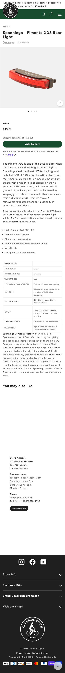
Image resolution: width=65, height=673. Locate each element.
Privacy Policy (23, 653)
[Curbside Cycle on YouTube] (43, 561)
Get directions (19, 508)
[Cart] (51, 14)
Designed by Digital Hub (21, 657)
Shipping (7, 138)
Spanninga (8, 42)
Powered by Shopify (46, 657)
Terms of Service (40, 653)
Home (5, 26)
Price (6, 123)
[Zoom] (60, 103)
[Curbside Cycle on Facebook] (33, 561)
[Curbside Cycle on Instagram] (21, 561)
